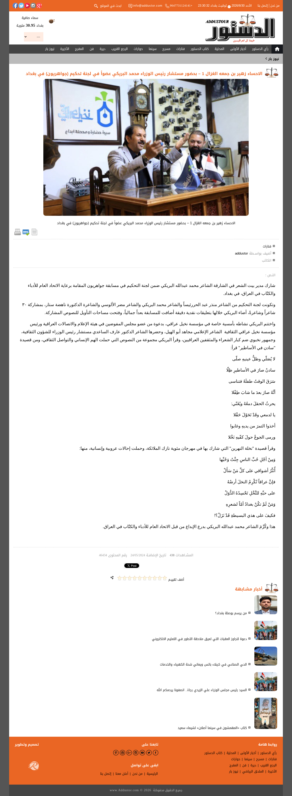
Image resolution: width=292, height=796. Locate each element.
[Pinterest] (116, 752)
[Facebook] (15, 5)
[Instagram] (33, 5)
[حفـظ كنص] (34, 235)
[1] (164, 578)
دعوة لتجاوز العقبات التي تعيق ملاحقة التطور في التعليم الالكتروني (199, 639)
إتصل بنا (263, 6)
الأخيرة (64, 49)
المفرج (79, 49)
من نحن (274, 6)
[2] (159, 578)
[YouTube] (27, 5)
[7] (134, 578)
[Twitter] (21, 5)
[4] (149, 578)
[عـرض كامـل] (265, 613)
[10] (119, 578)
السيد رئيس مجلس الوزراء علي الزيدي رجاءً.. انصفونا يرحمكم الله (202, 690)
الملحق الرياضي (253, 771)
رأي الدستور (260, 49)
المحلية (219, 49)
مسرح (166, 49)
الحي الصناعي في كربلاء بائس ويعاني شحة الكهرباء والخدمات (203, 664)
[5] (144, 578)
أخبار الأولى (238, 49)
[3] (154, 578)
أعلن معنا (121, 774)
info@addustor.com (147, 5)
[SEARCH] (96, 5)
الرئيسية (152, 774)
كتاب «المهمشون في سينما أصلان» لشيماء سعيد (212, 728)
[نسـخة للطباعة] (17, 235)
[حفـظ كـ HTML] (26, 235)
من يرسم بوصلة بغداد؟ (231, 613)
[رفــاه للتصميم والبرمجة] (34, 766)
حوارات (138, 49)
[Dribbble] (122, 752)
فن (92, 49)
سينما (152, 49)
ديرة (102, 49)
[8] (129, 578)
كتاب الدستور (200, 49)
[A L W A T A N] (240, 28)
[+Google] (39, 5)
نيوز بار (49, 49)
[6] (139, 578)
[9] (124, 578)
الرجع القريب (119, 49)
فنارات (180, 49)
